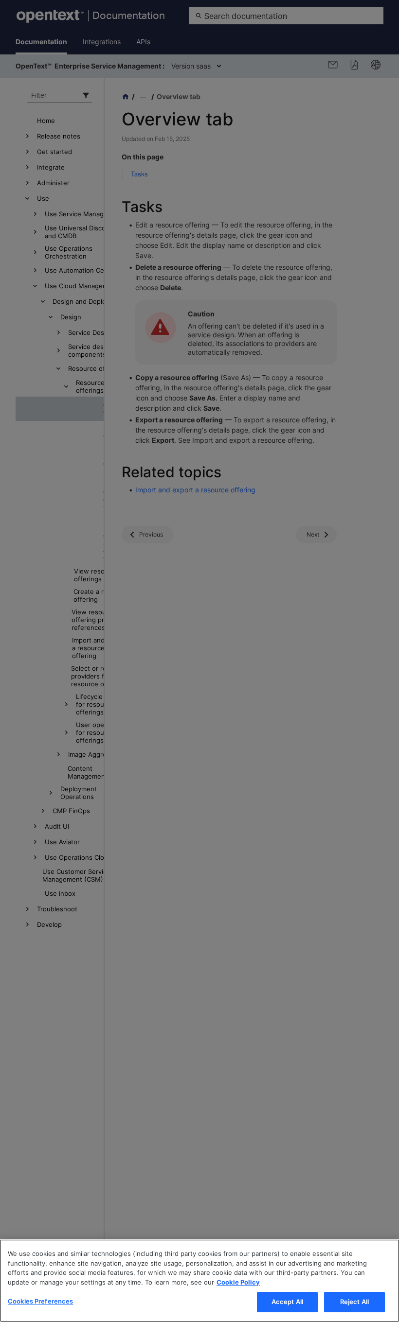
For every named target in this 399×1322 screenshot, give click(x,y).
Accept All (287, 1301)
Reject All (354, 1301)
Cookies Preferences (40, 1301)
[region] (199, 1280)
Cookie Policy (238, 1282)
